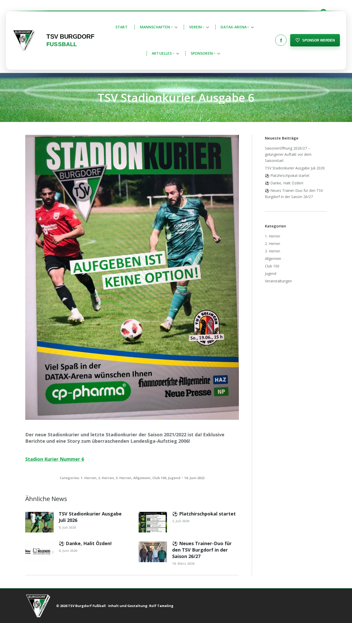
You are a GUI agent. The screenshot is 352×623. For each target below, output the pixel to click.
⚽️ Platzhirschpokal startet (204, 514)
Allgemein (141, 478)
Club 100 (159, 478)
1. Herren (88, 478)
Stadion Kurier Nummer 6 (54, 459)
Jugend (174, 478)
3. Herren (123, 478)
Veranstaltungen (278, 280)
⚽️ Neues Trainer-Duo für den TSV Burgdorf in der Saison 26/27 (202, 549)
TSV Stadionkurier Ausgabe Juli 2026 (90, 517)
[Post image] (39, 522)
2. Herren (106, 478)
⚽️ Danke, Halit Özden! (85, 543)
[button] (158, 27)
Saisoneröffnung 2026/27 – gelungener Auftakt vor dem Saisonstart (288, 154)
